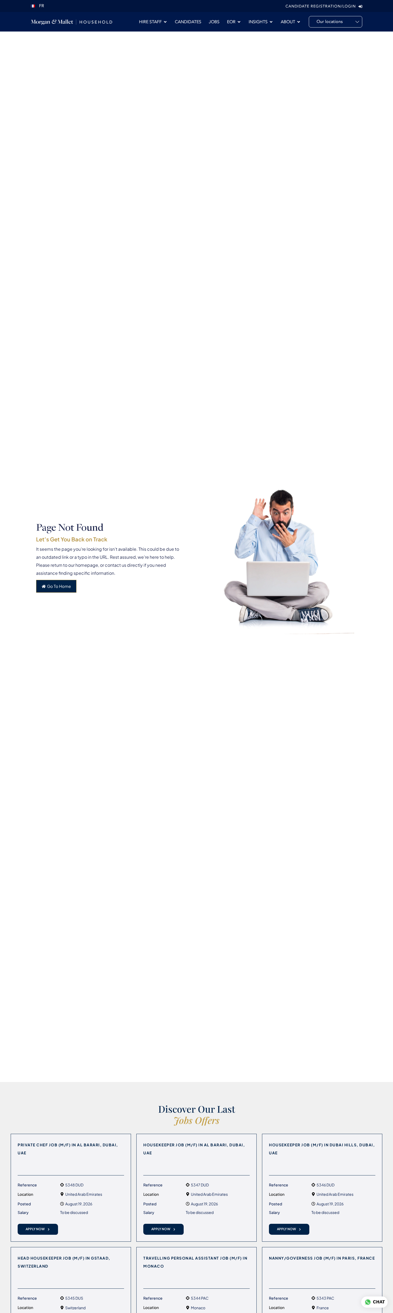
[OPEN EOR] (239, 22)
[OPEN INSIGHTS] (271, 22)
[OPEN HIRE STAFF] (165, 22)
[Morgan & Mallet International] (71, 22)
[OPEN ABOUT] (298, 22)
